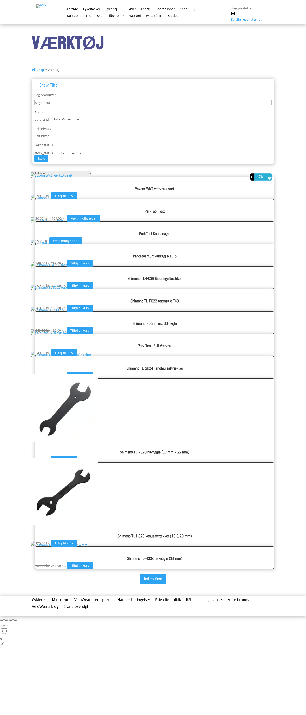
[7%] (154, 546)
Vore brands (238, 600)
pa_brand (41, 119)
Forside (72, 9)
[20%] (154, 266)
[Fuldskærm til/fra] (6, 620)
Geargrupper (165, 9)
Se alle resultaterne (245, 19)
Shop (183, 9)
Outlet (173, 16)
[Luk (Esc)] (15, 620)
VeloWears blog (45, 607)
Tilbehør (113, 16)
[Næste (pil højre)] (6, 625)
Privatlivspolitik (168, 600)
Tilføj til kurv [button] (79, 565)
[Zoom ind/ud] (2, 620)
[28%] (154, 356)
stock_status (43, 153)
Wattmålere (154, 16)
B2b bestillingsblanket (204, 600)
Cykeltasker (91, 9)
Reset (41, 159)
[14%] (154, 244)
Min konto (60, 600)
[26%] (154, 288)
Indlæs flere (153, 578)
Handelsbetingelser (133, 600)
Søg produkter (45, 95)
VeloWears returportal (93, 600)
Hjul (195, 9)
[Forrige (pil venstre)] (2, 625)
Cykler (131, 9)
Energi (146, 9)
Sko (99, 16)
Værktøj (135, 16)
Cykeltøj (111, 9)
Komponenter (77, 16)
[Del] (11, 620)
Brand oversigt (75, 607)
